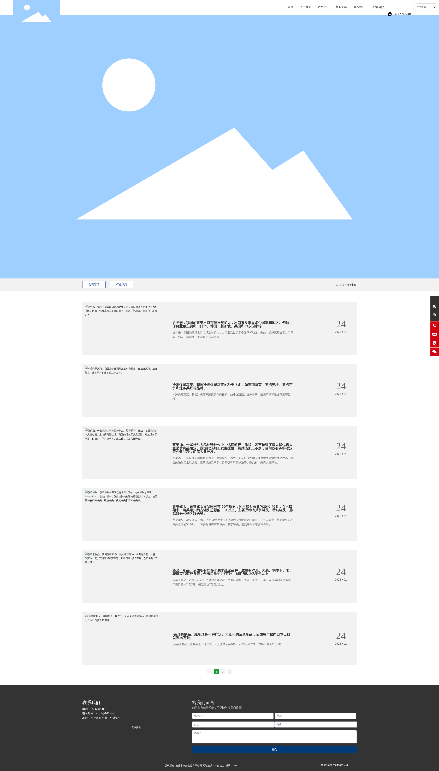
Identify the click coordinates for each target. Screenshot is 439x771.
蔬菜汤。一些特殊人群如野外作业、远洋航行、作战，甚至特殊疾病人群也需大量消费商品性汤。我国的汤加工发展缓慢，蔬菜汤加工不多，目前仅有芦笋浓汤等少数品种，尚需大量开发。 (233, 448)
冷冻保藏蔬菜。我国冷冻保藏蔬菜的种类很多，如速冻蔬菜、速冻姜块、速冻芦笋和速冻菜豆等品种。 (233, 386)
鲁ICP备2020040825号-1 (334, 765)
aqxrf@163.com (105, 713)
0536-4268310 (402, 14)
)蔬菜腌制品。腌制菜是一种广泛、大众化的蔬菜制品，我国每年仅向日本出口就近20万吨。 (231, 636)
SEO (235, 765)
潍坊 (228, 765)
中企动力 (219, 765)
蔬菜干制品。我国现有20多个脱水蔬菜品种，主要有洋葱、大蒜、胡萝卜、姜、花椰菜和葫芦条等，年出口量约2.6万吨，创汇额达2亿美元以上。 (233, 572)
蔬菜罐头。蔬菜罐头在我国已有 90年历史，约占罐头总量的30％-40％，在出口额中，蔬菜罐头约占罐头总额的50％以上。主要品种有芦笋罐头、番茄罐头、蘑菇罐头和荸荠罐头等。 (233, 510)
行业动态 (121, 284)
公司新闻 (93, 284)
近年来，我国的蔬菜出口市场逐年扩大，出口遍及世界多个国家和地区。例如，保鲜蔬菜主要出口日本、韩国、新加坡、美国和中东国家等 (233, 324)
